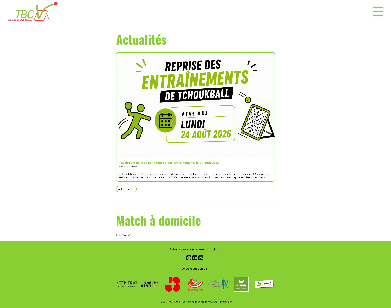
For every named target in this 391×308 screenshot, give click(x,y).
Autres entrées (126, 189)
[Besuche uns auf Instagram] (188, 258)
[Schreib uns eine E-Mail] (200, 258)
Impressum (226, 301)
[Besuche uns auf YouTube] (194, 258)
